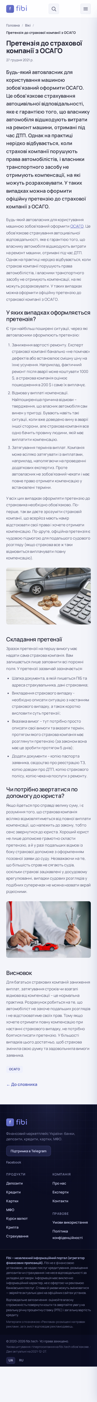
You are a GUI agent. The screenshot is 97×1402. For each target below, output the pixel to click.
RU (21, 1360)
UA (11, 1360)
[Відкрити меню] (85, 9)
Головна (13, 25)
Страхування (17, 1236)
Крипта (12, 1227)
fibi (18, 8)
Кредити (13, 1192)
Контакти (60, 1201)
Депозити (14, 1183)
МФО (10, 1209)
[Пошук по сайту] (54, 9)
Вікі (28, 25)
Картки (12, 1201)
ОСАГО (77, 226)
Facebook (13, 1162)
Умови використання (70, 1222)
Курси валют (17, 1218)
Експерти (61, 1192)
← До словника (21, 1084)
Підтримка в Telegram (29, 1151)
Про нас (59, 1183)
